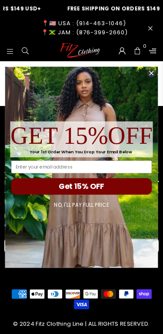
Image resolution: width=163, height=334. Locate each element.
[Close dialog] (151, 73)
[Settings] (150, 50)
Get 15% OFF (81, 186)
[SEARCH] (25, 50)
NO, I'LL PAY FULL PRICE (81, 205)
